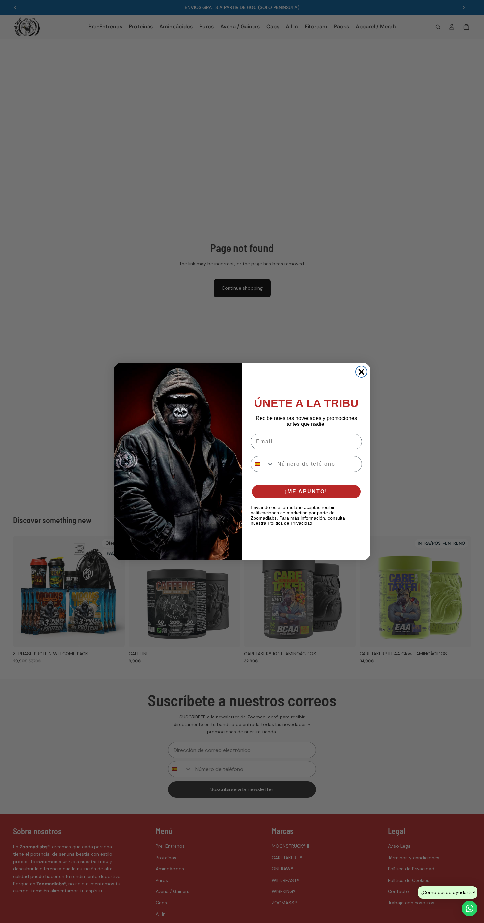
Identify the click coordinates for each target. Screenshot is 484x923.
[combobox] (262, 464)
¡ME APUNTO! (306, 491)
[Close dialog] (361, 371)
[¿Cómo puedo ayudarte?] (469, 908)
